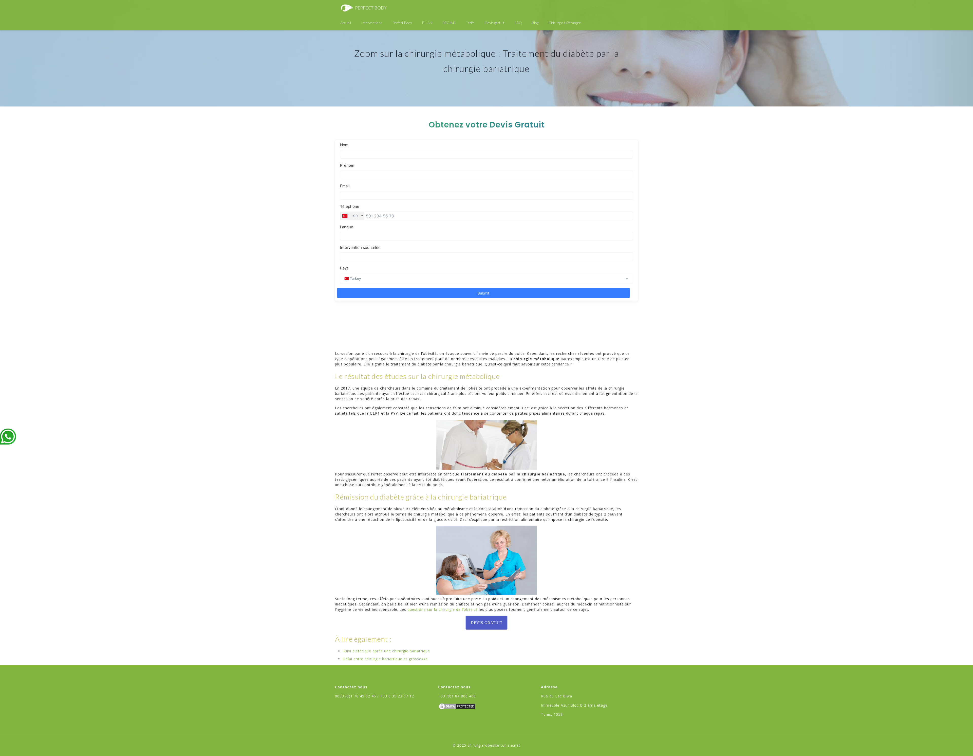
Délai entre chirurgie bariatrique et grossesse (385, 658)
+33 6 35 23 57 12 (397, 696)
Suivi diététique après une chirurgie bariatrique (386, 651)
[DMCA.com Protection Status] (457, 708)
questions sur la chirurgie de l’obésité (442, 609)
